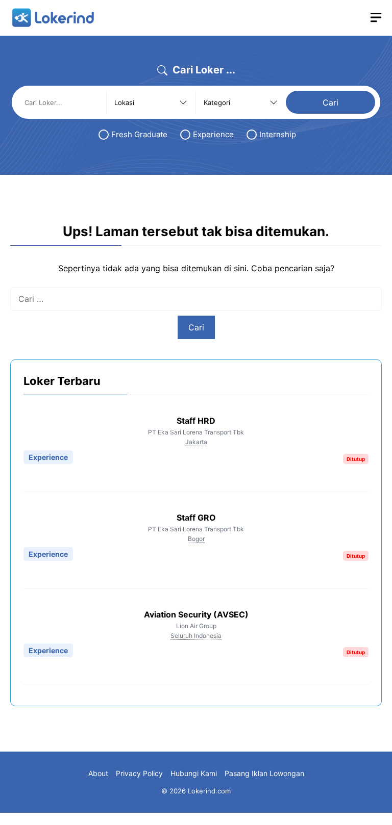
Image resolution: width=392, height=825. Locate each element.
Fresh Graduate (139, 134)
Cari (330, 102)
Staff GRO (196, 517)
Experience (213, 134)
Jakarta (196, 442)
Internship (277, 134)
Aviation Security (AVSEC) (196, 614)
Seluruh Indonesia (196, 635)
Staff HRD (196, 421)
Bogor (196, 539)
